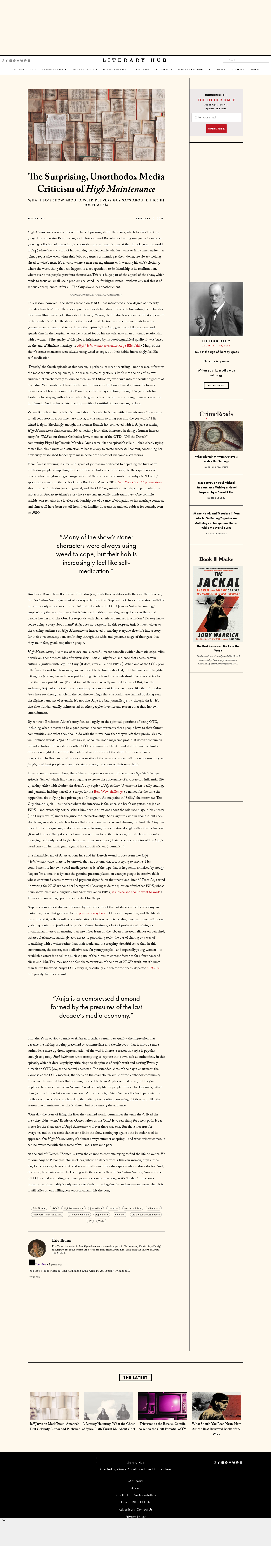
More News (216, 385)
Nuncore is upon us (216, 361)
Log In (255, 69)
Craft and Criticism (24, 69)
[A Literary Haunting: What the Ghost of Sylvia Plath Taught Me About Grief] (108, 1416)
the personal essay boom (146, 1214)
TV (90, 1220)
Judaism (113, 1208)
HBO (54, 1208)
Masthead (135, 1481)
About (135, 1488)
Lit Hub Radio (140, 69)
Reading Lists (163, 69)
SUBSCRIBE (216, 128)
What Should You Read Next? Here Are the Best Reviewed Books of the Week (216, 1429)
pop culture (101, 1214)
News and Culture (85, 69)
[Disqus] (96, 1304)
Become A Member (114, 69)
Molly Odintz (218, 533)
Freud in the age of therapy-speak (216, 352)
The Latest (135, 1377)
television (120, 1214)
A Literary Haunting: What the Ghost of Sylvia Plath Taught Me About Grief (108, 1426)
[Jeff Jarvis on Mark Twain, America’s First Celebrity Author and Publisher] (54, 1416)
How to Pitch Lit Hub (135, 1502)
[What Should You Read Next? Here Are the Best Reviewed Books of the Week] (216, 1416)
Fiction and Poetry (55, 69)
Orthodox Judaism (79, 1214)
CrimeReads (238, 69)
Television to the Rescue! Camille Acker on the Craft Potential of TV (162, 1426)
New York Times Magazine (47, 1214)
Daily (216, 340)
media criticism (132, 1208)
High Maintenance (73, 1208)
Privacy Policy (136, 1516)
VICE (101, 1220)
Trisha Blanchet (218, 467)
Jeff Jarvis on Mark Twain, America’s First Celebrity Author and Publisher (55, 1426)
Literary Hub (136, 60)
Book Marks (217, 69)
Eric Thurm (36, 218)
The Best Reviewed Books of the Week (218, 648)
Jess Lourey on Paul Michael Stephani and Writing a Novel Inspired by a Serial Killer (216, 487)
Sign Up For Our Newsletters (135, 1495)
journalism (96, 1208)
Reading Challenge (191, 69)
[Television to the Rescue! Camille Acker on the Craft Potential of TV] (162, 1416)
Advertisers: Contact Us (135, 1509)
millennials (154, 1208)
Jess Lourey (218, 498)
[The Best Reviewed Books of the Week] (218, 604)
